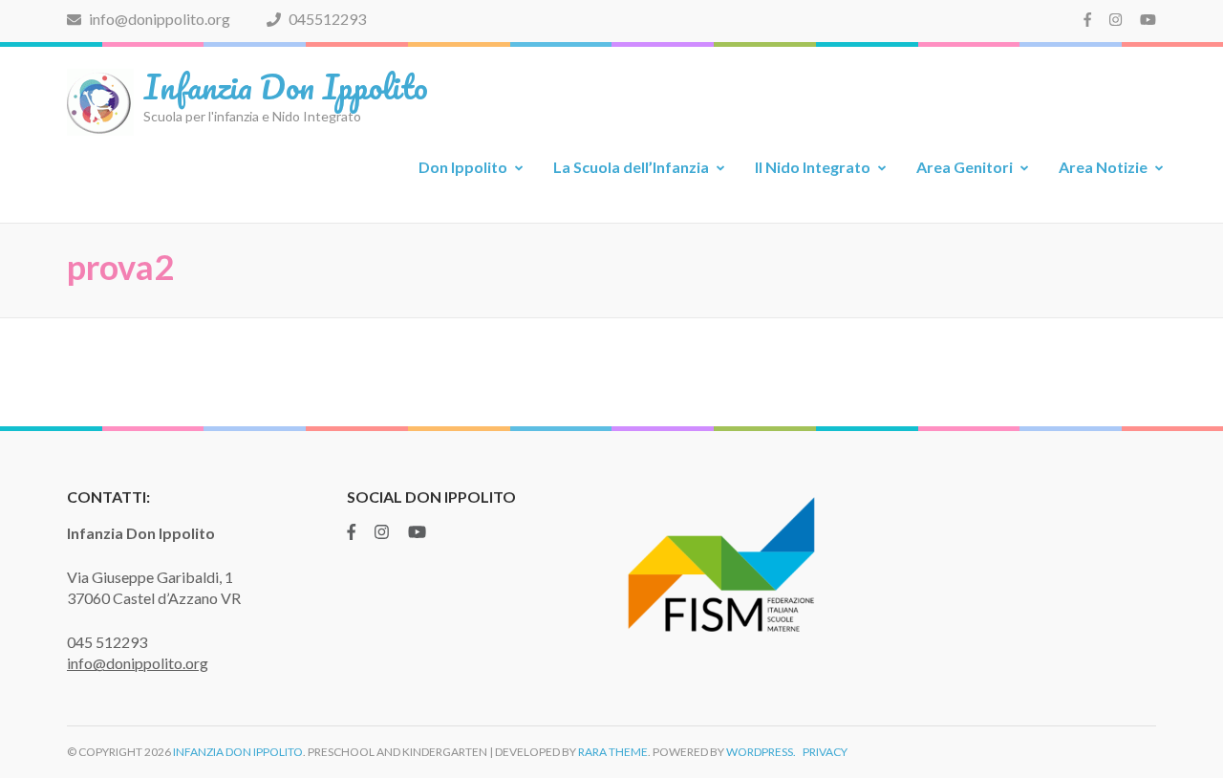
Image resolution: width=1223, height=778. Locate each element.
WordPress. (761, 752)
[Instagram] (1115, 19)
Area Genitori (964, 167)
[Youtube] (1148, 19)
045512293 (326, 19)
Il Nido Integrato (812, 167)
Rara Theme (613, 752)
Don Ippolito (462, 167)
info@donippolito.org (158, 19)
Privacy (825, 752)
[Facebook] (1087, 19)
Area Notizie (1103, 167)
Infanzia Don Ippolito (285, 86)
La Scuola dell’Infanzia (631, 167)
